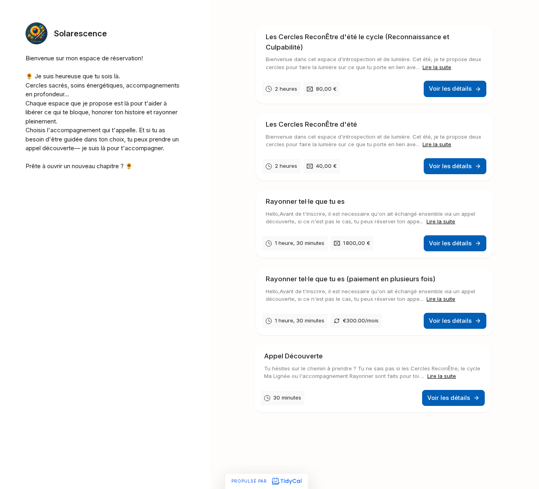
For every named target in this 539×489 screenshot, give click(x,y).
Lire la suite (437, 67)
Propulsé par (250, 481)
